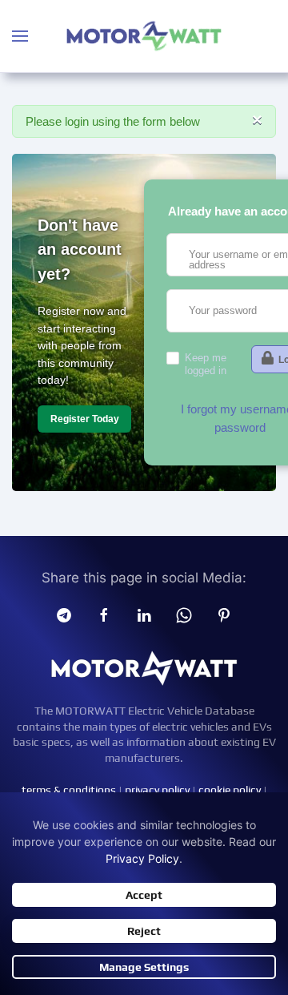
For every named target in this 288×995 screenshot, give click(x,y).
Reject (144, 931)
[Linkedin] (144, 614)
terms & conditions (69, 790)
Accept (144, 894)
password (240, 427)
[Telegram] (64, 614)
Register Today (84, 419)
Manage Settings (144, 967)
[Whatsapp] (184, 614)
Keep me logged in (205, 364)
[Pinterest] (224, 614)
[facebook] (104, 614)
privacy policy (157, 790)
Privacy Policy (142, 858)
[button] (20, 36)
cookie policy (229, 790)
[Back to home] (144, 36)
